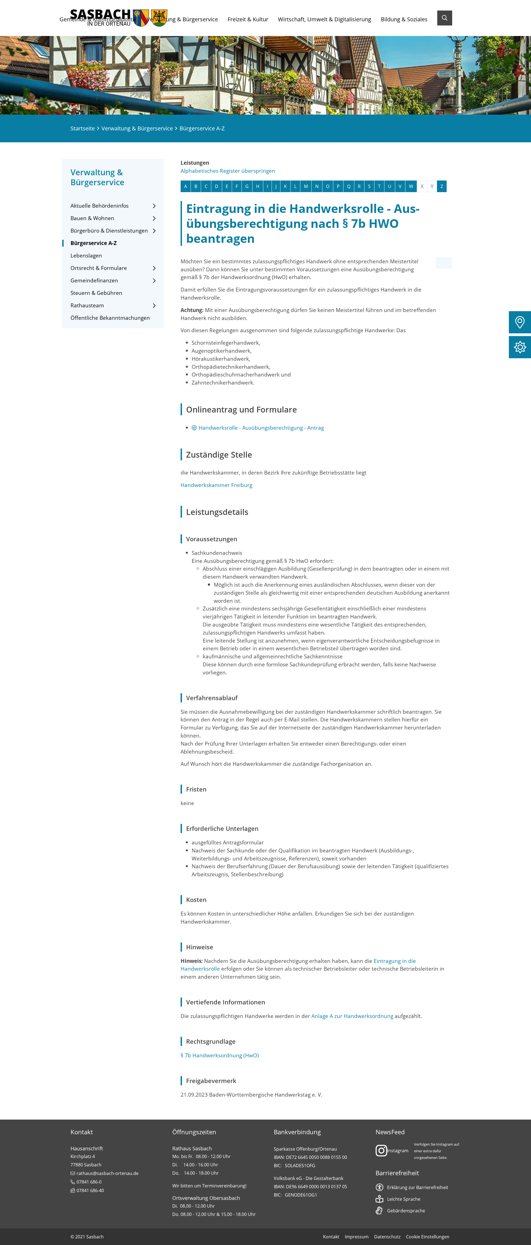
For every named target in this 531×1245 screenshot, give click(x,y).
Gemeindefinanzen (94, 280)
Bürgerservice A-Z (94, 243)
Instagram (397, 1151)
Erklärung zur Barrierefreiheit (417, 1187)
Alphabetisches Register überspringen (228, 170)
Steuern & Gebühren (96, 293)
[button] (520, 322)
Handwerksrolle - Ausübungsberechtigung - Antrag (261, 427)
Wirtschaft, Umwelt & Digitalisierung (324, 19)
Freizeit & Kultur (248, 19)
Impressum (357, 1237)
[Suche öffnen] (444, 18)
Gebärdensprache (406, 1211)
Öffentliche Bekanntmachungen (110, 318)
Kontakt (331, 1237)
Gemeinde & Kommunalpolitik (98, 19)
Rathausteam (87, 305)
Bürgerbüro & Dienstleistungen (109, 230)
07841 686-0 (89, 1182)
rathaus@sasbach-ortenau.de (108, 1173)
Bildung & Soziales (404, 19)
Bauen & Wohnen (92, 218)
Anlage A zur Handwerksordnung (352, 1016)
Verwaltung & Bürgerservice (182, 19)
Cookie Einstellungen (427, 1237)
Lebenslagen (86, 255)
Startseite (83, 128)
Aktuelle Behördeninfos (100, 205)
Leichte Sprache (403, 1199)
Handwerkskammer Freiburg (216, 485)
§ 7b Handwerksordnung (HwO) (220, 1055)
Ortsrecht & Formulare (99, 268)
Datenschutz (387, 1237)
